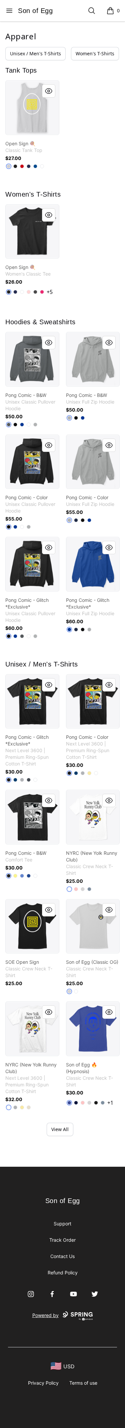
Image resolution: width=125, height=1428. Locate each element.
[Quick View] (48, 91)
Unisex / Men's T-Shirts (35, 53)
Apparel (20, 36)
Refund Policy (63, 1272)
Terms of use (83, 1383)
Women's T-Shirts (95, 53)
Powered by (45, 1315)
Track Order (62, 1240)
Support (62, 1223)
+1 (110, 1102)
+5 (50, 292)
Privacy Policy (43, 1383)
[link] (32, 108)
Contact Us (62, 1256)
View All (60, 1129)
